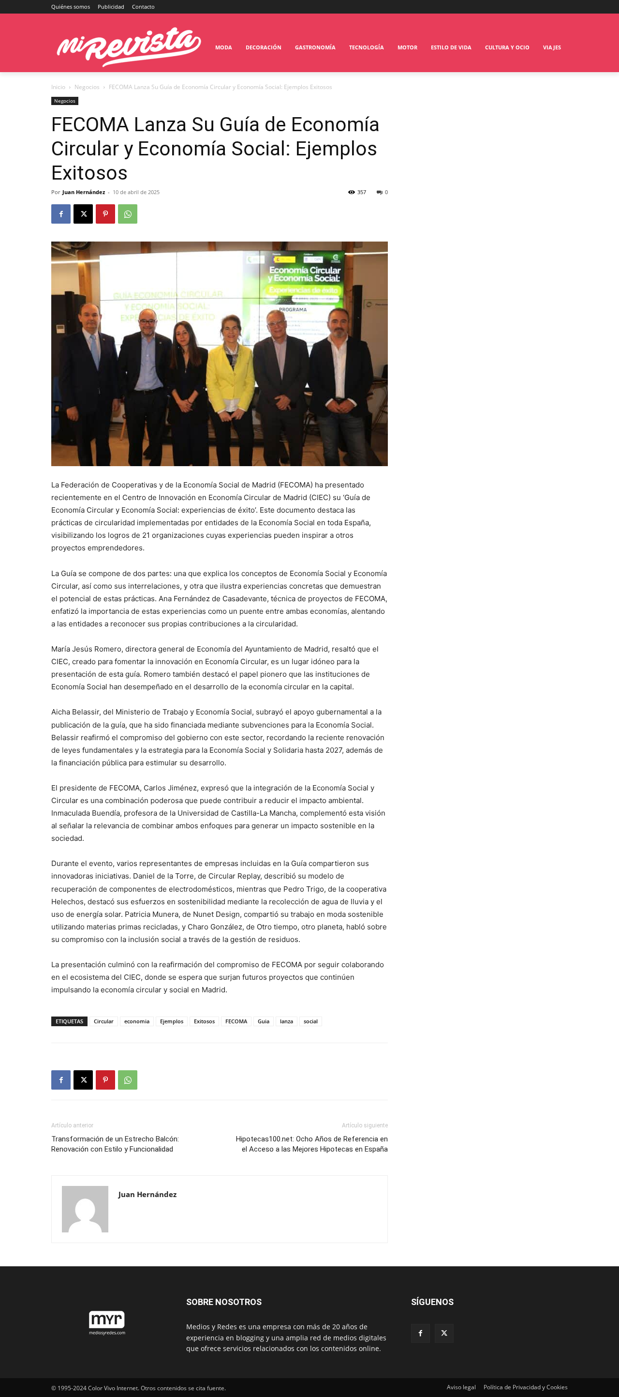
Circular (104, 1021)
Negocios (87, 87)
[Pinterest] (105, 214)
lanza (286, 1021)
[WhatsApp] (127, 214)
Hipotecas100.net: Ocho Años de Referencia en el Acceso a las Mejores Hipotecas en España (312, 1144)
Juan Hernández (83, 192)
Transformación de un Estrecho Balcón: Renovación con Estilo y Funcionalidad (115, 1144)
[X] (83, 214)
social (311, 1021)
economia (136, 1021)
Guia (263, 1021)
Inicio (58, 87)
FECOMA (236, 1021)
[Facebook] (61, 214)
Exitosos (204, 1021)
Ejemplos (171, 1021)
